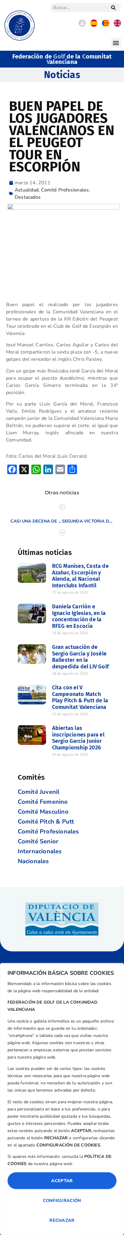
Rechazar (61, 1220)
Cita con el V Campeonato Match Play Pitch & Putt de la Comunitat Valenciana (80, 697)
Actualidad (27, 190)
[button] (116, 43)
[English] (117, 25)
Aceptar (62, 1181)
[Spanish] (94, 25)
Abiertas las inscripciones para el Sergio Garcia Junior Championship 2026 (78, 738)
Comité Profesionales (65, 190)
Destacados (28, 197)
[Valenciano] (105, 25)
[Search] (113, 7)
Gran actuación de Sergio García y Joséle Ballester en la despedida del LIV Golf (80, 657)
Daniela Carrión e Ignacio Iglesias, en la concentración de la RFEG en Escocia (79, 616)
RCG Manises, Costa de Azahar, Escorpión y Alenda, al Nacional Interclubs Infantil (80, 576)
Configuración (62, 1200)
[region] (62, 1099)
